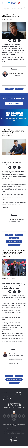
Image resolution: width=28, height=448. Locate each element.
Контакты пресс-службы (7, 399)
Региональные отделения (6, 395)
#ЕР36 (9, 88)
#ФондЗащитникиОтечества (14, 241)
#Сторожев (18, 234)
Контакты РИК (18, 394)
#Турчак (19, 88)
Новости (19, 7)
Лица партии (18, 392)
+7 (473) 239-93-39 (14, 405)
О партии (5, 392)
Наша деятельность (11, 7)
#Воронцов (18, 376)
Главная (3, 7)
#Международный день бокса (14, 379)
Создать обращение (14, 103)
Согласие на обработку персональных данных (14, 433)
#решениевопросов (14, 244)
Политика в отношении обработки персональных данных (14, 432)
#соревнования (14, 382)
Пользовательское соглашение (14, 428)
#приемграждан (14, 238)
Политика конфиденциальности (14, 429)
